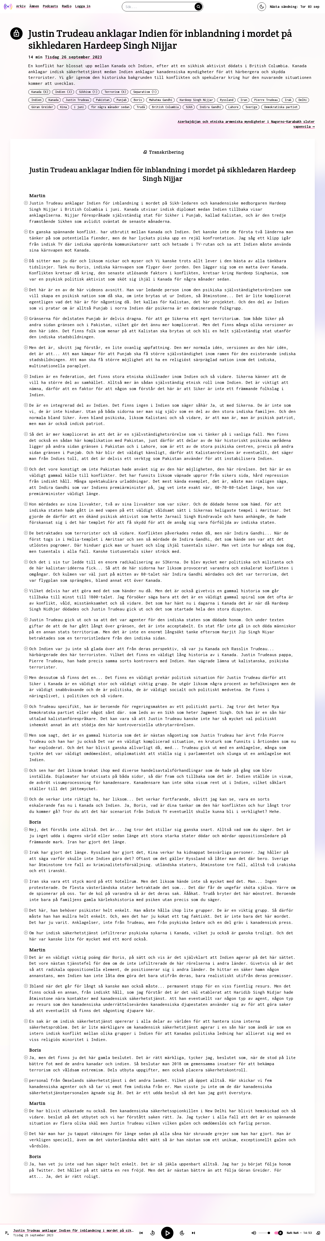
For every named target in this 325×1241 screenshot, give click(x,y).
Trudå (141, 107)
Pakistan (102, 100)
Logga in (82, 6)
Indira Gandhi (210, 107)
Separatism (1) (145, 92)
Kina (63, 107)
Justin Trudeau (77, 100)
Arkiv (21, 6)
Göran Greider (42, 107)
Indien (36, 100)
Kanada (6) (39, 92)
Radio (66, 6)
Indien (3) (63, 92)
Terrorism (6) (115, 92)
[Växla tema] (261, 6)
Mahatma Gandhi (160, 100)
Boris (138, 100)
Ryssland (226, 100)
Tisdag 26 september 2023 (73, 57)
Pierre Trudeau (266, 100)
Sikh (189, 107)
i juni (79, 107)
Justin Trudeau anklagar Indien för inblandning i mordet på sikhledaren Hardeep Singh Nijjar (73, 1230)
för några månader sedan (110, 107)
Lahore (233, 107)
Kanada (54, 100)
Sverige (251, 107)
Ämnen (34, 6)
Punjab (122, 100)
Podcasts (50, 6)
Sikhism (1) (88, 92)
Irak (288, 100)
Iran (244, 100)
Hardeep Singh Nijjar (196, 100)
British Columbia (165, 107)
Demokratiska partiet (281, 107)
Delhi (303, 100)
